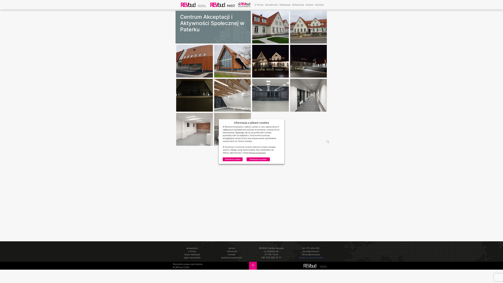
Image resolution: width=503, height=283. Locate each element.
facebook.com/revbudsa (311, 257)
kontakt (232, 254)
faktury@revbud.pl (311, 254)
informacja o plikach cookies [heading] (251, 122)
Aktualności (271, 4)
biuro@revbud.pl (311, 251)
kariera (231, 248)
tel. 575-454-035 (310, 248)
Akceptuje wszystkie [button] (258, 159)
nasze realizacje (192, 254)
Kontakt (319, 4)
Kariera (309, 4)
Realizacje (284, 4)
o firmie (192, 251)
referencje (232, 251)
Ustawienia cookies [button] (232, 159)
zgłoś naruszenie (192, 257)
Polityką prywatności (257, 153)
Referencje (298, 4)
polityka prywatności (231, 257)
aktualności (192, 248)
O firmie (259, 4)
